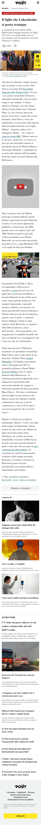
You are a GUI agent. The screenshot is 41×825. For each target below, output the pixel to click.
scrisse (15, 290)
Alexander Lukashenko (18, 477)
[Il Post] (20, 3)
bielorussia (7, 480)
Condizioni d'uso (20, 797)
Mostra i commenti (20, 488)
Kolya (15, 480)
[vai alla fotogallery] (20, 265)
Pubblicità (21, 792)
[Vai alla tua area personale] (38, 2)
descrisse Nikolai (10, 371)
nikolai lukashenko (28, 480)
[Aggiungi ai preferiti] (15, 46)
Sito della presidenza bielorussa (16, 76)
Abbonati (21, 816)
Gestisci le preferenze (20, 795)
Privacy (31, 792)
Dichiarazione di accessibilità (20, 799)
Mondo (5, 8)
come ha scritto (11, 136)
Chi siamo (11, 792)
